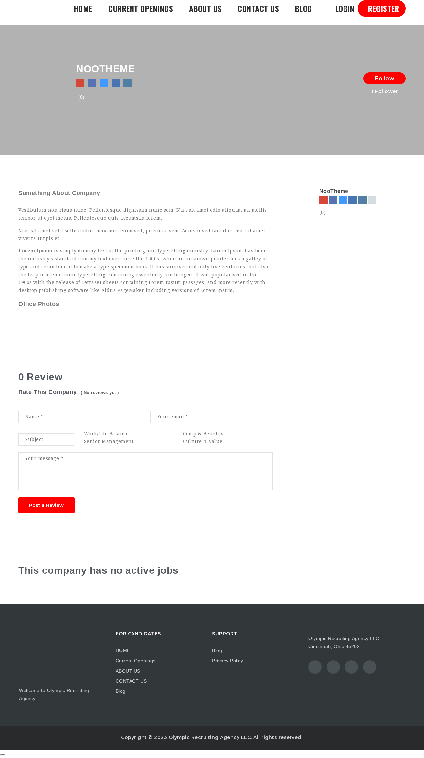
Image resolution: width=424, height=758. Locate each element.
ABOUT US (205, 8)
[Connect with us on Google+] (139, 83)
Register (382, 8)
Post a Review (46, 505)
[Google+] (372, 200)
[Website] (323, 200)
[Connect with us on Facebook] (92, 83)
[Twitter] (343, 200)
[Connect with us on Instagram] (127, 83)
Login (343, 8)
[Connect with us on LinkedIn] (116, 83)
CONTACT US (258, 8)
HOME (83, 8)
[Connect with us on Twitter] (104, 83)
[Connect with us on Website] (80, 83)
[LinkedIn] (352, 200)
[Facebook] (333, 200)
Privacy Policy (227, 660)
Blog (303, 8)
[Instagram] (362, 200)
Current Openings (140, 8)
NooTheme (333, 191)
